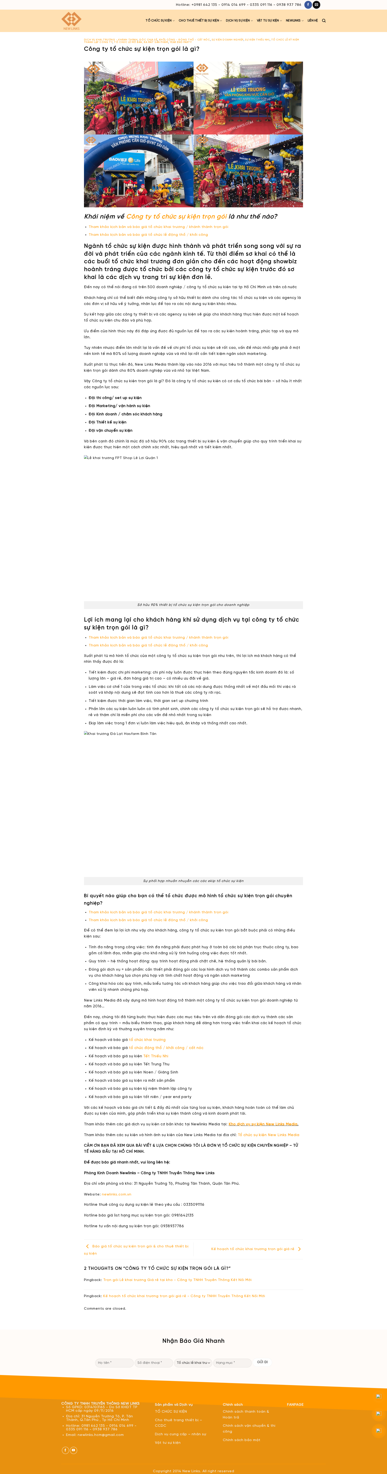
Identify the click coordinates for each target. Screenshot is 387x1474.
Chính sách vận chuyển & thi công (249, 1428)
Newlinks (293, 20)
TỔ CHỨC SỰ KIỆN (159, 20)
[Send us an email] (316, 5)
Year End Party (181, 42)
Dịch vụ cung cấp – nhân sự (180, 1434)
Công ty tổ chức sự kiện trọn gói (176, 216)
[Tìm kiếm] (324, 20)
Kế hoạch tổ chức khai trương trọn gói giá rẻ (253, 1249)
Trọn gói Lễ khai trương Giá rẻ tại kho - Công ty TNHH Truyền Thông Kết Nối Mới (177, 1280)
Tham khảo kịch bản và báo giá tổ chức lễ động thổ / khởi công (148, 235)
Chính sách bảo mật (241, 1440)
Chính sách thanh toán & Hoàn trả (246, 1414)
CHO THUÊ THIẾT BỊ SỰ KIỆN (199, 20)
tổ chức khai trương (147, 1040)
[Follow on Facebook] (308, 5)
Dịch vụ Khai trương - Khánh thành (111, 40)
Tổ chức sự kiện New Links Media (269, 1135)
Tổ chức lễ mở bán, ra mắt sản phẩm (141, 42)
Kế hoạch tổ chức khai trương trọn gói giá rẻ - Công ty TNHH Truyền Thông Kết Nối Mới (184, 1296)
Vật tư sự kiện (268, 20)
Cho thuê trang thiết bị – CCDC (178, 1423)
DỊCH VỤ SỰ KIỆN (238, 20)
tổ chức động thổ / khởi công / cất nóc (166, 1048)
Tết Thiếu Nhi (155, 1056)
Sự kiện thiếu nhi (257, 40)
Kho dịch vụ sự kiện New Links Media (263, 1124)
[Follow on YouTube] (73, 1450)
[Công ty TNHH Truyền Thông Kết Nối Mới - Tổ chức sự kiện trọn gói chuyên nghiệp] (75, 21)
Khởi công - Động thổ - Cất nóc (184, 40)
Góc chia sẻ (148, 40)
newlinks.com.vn (116, 1194)
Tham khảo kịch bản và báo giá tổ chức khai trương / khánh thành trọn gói (159, 227)
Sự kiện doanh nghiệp (227, 40)
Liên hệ (313, 20)
